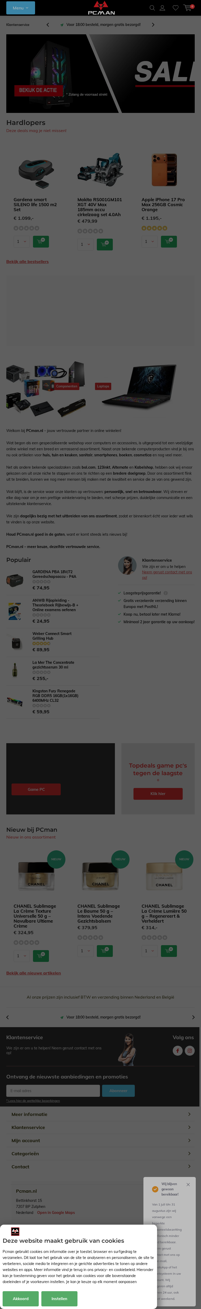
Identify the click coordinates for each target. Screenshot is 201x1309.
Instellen (59, 1298)
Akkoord (21, 1298)
